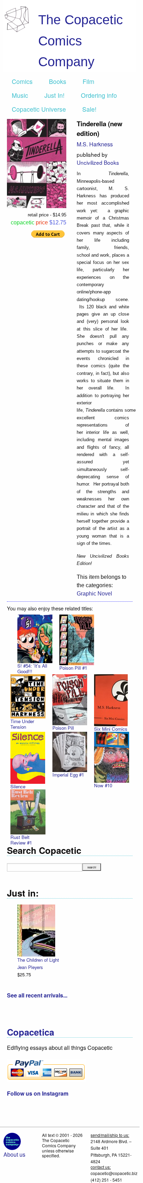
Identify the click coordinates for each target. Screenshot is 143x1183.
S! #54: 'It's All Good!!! (32, 668)
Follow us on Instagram (37, 1093)
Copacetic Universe (39, 109)
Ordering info (99, 95)
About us (14, 1154)
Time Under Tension (22, 724)
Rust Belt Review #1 (21, 840)
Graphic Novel (94, 594)
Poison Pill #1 (73, 668)
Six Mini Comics (110, 729)
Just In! (54, 95)
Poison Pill (63, 728)
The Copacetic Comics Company (80, 40)
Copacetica (30, 1032)
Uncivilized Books (98, 162)
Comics (22, 81)
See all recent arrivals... (37, 995)
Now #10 (103, 785)
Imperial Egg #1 (68, 774)
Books (57, 81)
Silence (17, 786)
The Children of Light (38, 960)
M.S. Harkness (95, 144)
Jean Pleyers (30, 967)
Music (20, 95)
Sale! (89, 109)
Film (88, 81)
